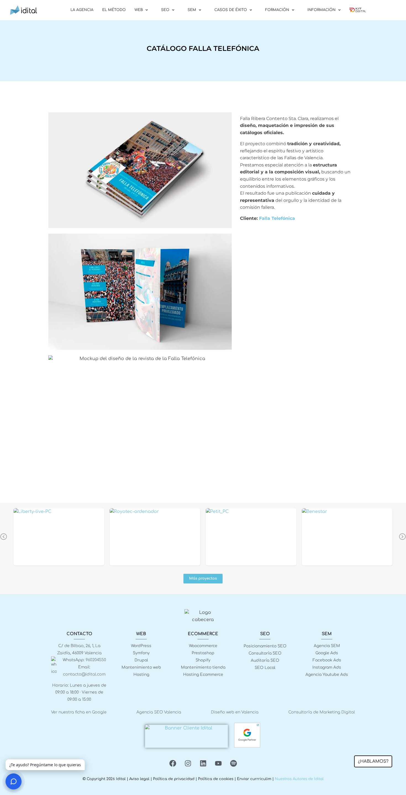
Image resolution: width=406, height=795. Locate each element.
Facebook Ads (327, 660)
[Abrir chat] (14, 781)
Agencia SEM (327, 646)
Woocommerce (203, 646)
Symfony (141, 653)
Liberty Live (59, 536)
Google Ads (326, 653)
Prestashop (203, 653)
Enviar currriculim (254, 779)
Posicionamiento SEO (265, 646)
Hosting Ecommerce (203, 675)
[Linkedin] (203, 763)
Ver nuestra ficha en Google (79, 712)
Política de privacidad (173, 779)
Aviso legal (139, 779)
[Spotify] (233, 763)
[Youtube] (218, 763)
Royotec (154, 536)
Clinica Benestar (347, 536)
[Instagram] (188, 763)
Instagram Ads (326, 667)
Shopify (203, 660)
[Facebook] (173, 763)
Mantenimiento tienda (203, 667)
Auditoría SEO (265, 660)
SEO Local (265, 668)
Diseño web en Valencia (235, 712)
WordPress (141, 646)
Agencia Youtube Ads (326, 675)
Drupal (141, 660)
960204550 (96, 660)
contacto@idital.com (84, 674)
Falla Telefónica (277, 218)
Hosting (141, 675)
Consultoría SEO (265, 653)
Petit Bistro (251, 536)
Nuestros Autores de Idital (299, 779)
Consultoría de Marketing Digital (321, 712)
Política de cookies (215, 779)
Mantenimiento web (141, 667)
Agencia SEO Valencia (158, 712)
